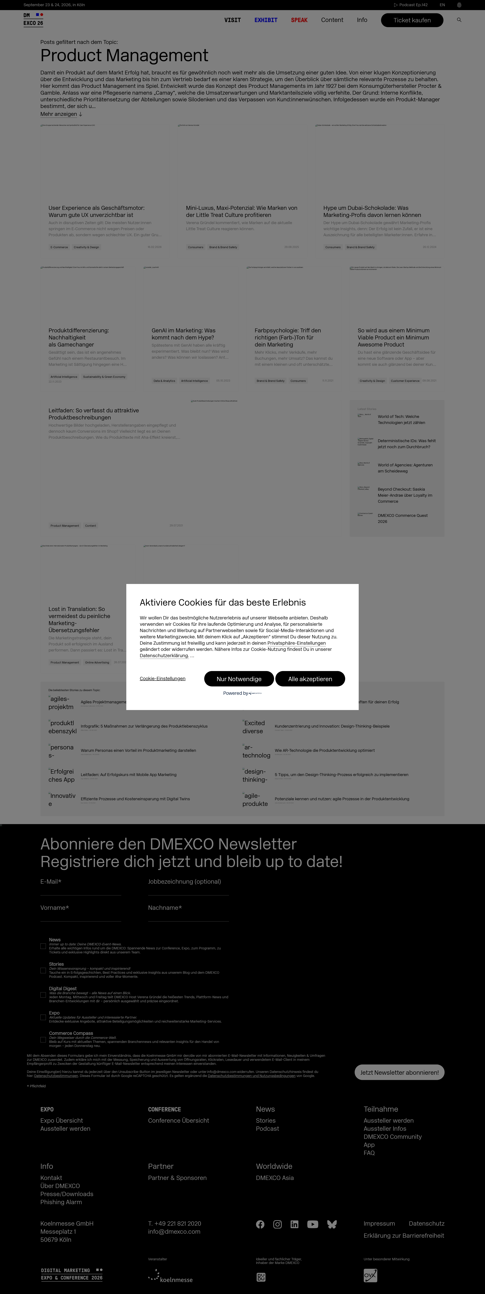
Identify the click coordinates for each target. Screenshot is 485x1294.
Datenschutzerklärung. (164, 656)
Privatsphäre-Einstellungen (297, 643)
